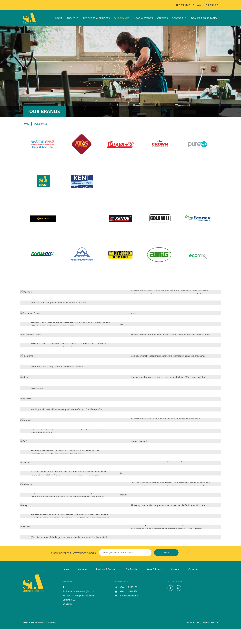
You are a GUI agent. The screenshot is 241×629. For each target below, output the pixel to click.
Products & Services (96, 18)
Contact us (179, 18)
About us (72, 18)
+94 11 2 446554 (128, 591)
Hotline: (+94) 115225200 (197, 5)
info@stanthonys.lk (129, 595)
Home (58, 18)
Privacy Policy (50, 622)
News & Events (143, 18)
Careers (162, 18)
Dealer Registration (205, 18)
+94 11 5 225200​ (128, 587)
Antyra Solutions (212, 622)
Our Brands (121, 18)
